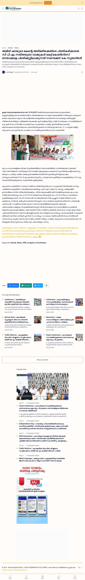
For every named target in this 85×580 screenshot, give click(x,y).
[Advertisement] (42, 28)
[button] (78, 8)
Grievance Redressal (20, 570)
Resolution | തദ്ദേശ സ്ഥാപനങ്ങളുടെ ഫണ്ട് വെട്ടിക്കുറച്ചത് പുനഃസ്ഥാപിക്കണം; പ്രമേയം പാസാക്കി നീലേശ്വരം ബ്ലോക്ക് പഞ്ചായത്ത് (59, 319)
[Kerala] (37, 403)
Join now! (47, 3)
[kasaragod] (31, 403)
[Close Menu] (82, 3)
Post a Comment (42, 360)
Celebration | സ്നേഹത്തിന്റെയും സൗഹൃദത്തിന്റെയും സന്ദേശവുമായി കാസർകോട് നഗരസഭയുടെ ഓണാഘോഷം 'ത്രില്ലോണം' (59, 301)
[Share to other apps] (46, 285)
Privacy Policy (6, 570)
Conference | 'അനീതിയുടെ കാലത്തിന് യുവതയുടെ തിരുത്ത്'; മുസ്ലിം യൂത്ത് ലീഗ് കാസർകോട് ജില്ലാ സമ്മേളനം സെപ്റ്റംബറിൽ (17, 301)
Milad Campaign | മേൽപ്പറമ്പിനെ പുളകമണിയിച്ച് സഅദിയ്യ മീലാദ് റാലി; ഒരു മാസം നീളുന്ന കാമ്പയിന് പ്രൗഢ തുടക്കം (42, 459)
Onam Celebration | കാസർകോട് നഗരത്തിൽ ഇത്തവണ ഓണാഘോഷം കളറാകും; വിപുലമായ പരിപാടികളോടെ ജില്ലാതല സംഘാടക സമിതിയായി (60, 337)
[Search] (81, 8)
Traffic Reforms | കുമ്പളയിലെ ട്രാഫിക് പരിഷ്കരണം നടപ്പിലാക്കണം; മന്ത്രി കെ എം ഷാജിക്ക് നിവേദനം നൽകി (18, 337)
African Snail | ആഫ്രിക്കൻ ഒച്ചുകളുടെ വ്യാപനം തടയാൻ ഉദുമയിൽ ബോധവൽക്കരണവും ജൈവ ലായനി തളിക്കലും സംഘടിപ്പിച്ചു (16, 319)
